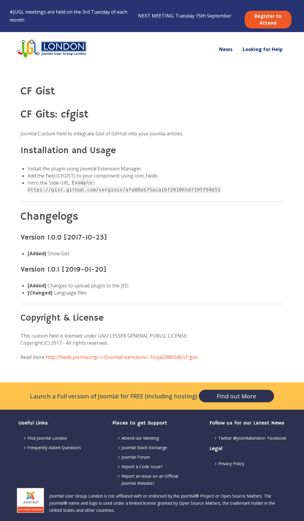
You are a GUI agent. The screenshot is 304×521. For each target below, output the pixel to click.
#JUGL (17, 12)
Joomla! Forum (135, 457)
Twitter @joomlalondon (241, 438)
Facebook (276, 438)
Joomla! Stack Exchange (144, 447)
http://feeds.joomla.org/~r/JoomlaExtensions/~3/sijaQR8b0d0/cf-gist (122, 357)
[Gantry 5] (52, 48)
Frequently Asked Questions (54, 447)
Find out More (236, 396)
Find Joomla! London (47, 438)
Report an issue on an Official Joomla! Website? (149, 479)
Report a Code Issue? (141, 466)
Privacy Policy (231, 463)
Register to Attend (267, 19)
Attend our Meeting (140, 438)
